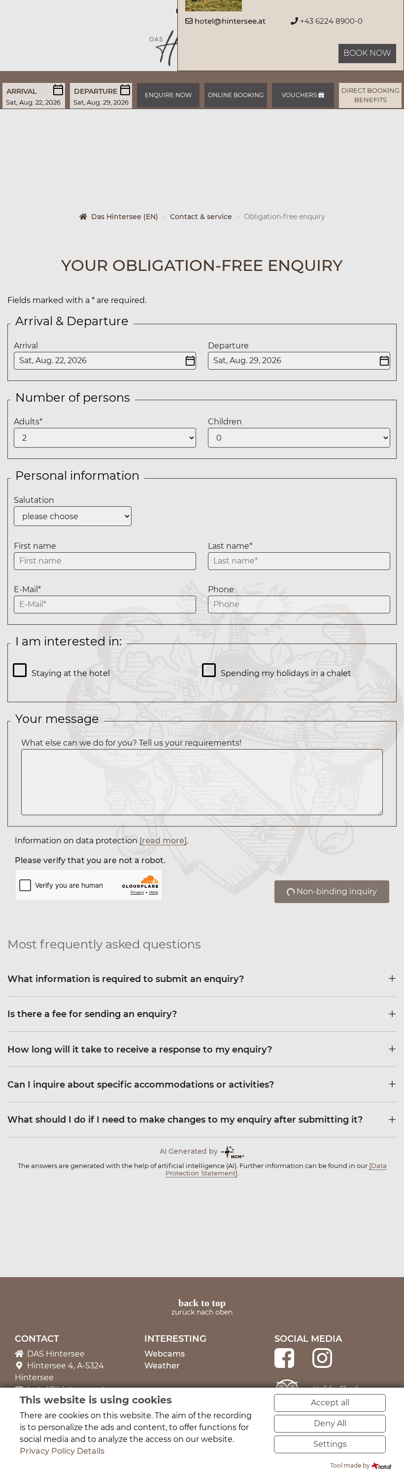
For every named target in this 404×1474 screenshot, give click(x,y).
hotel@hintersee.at (230, 21)
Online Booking (236, 95)
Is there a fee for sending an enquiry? (92, 1014)
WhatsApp (55, 1221)
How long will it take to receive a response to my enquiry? (139, 1049)
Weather (162, 1365)
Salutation (34, 500)
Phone (221, 589)
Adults (28, 421)
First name (35, 546)
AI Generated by (190, 1151)
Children (225, 421)
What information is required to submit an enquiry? (125, 979)
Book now (367, 53)
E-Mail (27, 589)
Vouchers (300, 95)
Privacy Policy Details (62, 1451)
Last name (230, 546)
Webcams (164, 1354)
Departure (95, 91)
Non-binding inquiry (336, 891)
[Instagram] (322, 1357)
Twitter (35, 1221)
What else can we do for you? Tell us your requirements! (131, 743)
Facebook (15, 1221)
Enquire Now (168, 95)
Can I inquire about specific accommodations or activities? (140, 1084)
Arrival (21, 91)
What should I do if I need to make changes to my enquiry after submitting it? (185, 1119)
